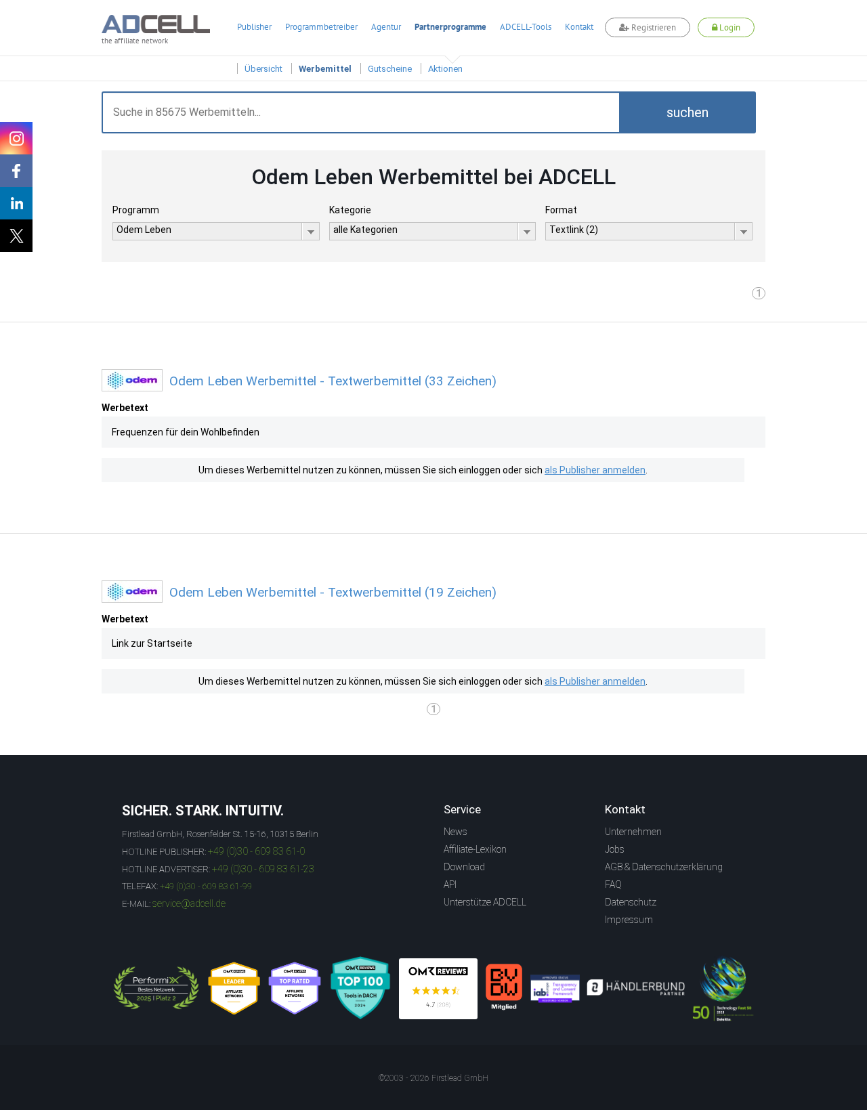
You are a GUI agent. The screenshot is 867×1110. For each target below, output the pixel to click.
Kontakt (579, 27)
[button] (687, 112)
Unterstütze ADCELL (485, 902)
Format (561, 210)
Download (464, 866)
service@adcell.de (189, 903)
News (455, 831)
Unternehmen (633, 831)
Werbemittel (325, 69)
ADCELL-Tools (525, 27)
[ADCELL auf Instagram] (16, 138)
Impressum (629, 919)
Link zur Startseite (152, 643)
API (450, 884)
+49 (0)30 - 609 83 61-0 (256, 851)
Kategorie (350, 210)
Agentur (386, 27)
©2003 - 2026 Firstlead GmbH (433, 1078)
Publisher (254, 27)
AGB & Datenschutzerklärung (664, 866)
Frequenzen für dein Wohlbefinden (185, 432)
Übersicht (263, 69)
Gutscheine (390, 69)
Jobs (615, 849)
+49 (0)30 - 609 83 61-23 (263, 868)
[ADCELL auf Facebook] (16, 170)
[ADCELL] (438, 988)
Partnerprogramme (450, 27)
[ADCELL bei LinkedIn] (16, 203)
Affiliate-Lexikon (475, 849)
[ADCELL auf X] (16, 235)
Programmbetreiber (321, 27)
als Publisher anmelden (595, 470)
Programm (135, 210)
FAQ (613, 884)
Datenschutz (630, 902)
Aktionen (445, 69)
